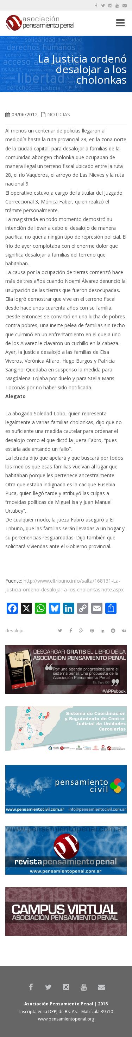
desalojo (14, 631)
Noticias (58, 114)
